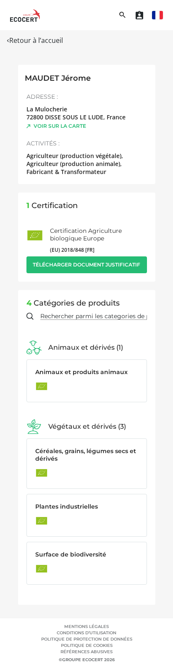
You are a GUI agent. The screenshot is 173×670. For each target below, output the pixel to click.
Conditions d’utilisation (86, 633)
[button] (157, 15)
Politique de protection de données (86, 639)
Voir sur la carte (60, 126)
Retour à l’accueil (36, 40)
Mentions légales (86, 626)
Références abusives (86, 651)
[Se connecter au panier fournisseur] (139, 15)
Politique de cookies (87, 645)
